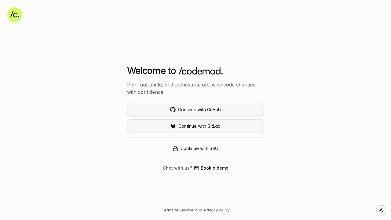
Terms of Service (177, 210)
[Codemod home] (14, 14)
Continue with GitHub (199, 109)
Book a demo (211, 168)
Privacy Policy (217, 210)
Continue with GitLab (199, 126)
